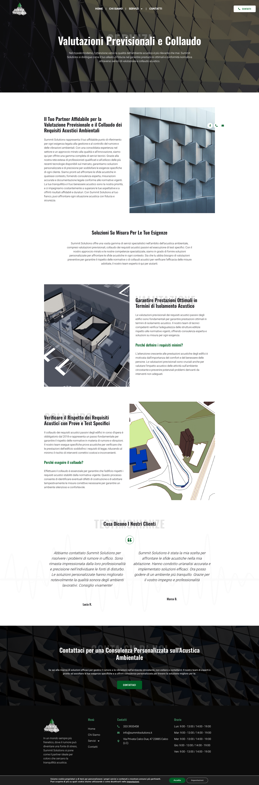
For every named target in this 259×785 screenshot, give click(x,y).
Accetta (177, 780)
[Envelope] (222, 125)
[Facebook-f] (210, 125)
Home (99, 9)
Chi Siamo (116, 9)
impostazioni (133, 781)
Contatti (155, 9)
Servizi (134, 9)
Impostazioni (197, 780)
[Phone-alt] (216, 125)
